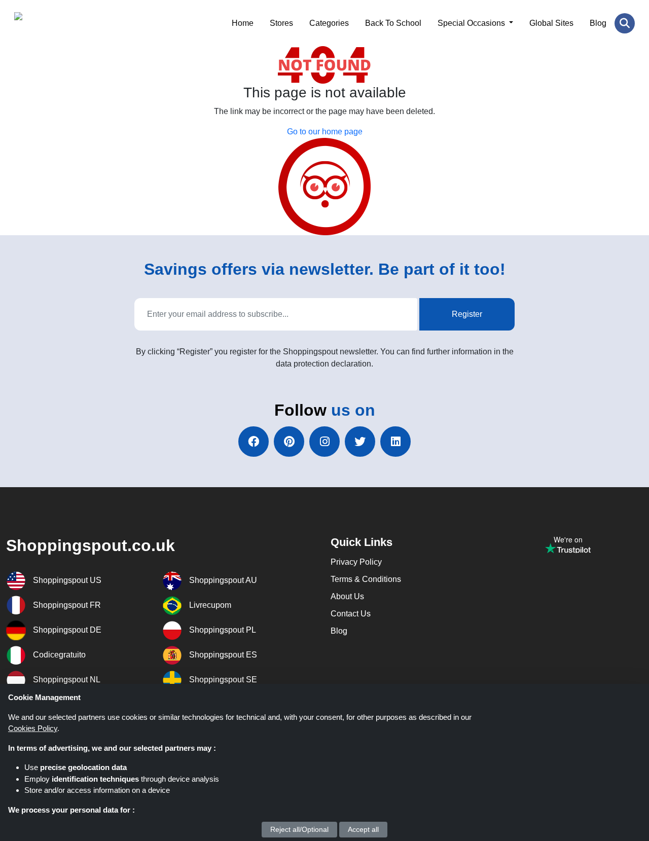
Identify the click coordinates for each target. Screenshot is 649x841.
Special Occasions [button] (472, 23)
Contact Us (351, 613)
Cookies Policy (32, 728)
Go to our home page (325, 131)
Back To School (393, 23)
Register (467, 314)
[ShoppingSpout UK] (63, 23)
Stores (281, 23)
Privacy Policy (356, 562)
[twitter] (360, 441)
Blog (598, 23)
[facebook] (253, 441)
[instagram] (324, 441)
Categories (329, 23)
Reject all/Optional (299, 829)
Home (243, 23)
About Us (347, 596)
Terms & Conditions (366, 579)
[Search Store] (625, 23)
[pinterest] (289, 441)
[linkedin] (395, 441)
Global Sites (551, 23)
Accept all (363, 829)
